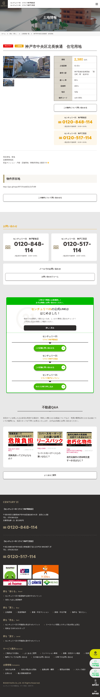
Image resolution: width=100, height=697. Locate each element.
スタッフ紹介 (81, 669)
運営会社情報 (65, 669)
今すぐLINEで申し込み (44, 387)
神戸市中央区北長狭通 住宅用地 (43, 33)
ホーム (3, 33)
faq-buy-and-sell (75, 451)
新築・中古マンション (40, 612)
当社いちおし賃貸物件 (13, 600)
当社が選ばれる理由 (28, 669)
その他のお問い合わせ (41, 657)
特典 (87, 653)
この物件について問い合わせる (75, 108)
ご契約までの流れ (12, 653)
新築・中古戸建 (60, 612)
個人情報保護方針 (24, 673)
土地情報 (8, 612)
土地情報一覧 (25, 33)
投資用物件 (22, 612)
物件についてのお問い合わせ (16, 657)
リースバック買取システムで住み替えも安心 (63, 625)
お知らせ (8, 673)
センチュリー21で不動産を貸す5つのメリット (22, 641)
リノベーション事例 (49, 653)
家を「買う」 (13, 33)
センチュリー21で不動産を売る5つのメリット (22, 625)
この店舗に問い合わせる (45, 348)
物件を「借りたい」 (79, 612)
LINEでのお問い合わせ (64, 657)
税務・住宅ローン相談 (71, 653)
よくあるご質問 (50, 475)
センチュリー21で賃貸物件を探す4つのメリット (23, 596)
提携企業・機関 (48, 669)
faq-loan (42, 448)
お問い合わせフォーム (50, 277)
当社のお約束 (10, 669)
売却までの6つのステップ (15, 628)
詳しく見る (50, 328)
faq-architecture (73, 450)
